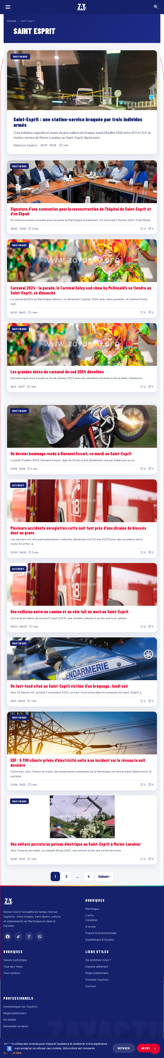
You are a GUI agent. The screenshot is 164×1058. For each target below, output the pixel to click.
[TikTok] (18, 936)
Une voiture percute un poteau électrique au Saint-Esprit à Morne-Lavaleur (75, 844)
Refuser (124, 1048)
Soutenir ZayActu (96, 979)
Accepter (148, 1048)
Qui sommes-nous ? (98, 960)
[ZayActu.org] (82, 7)
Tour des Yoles (13, 966)
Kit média (9, 1019)
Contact (90, 986)
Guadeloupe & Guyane (99, 939)
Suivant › (104, 876)
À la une (90, 926)
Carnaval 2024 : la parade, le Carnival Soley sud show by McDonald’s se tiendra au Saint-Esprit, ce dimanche (80, 290)
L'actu (89, 915)
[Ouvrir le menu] (7, 7)
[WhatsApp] (39, 936)
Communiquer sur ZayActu (20, 1006)
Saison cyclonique (15, 960)
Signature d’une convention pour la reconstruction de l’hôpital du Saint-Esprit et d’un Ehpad (80, 211)
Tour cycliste (11, 973)
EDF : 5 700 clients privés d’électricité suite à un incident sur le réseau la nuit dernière (77, 762)
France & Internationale (100, 933)
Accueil (11, 20)
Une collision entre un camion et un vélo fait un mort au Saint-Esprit (69, 611)
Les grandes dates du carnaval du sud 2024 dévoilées (57, 371)
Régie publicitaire (96, 973)
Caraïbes (91, 920)
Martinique (92, 908)
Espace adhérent (96, 966)
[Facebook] (7, 936)
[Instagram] (29, 936)
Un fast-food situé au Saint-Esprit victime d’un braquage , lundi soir (69, 686)
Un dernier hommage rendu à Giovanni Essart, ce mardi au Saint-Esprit (71, 453)
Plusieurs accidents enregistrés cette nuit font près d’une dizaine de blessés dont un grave (78, 530)
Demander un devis (15, 1026)
